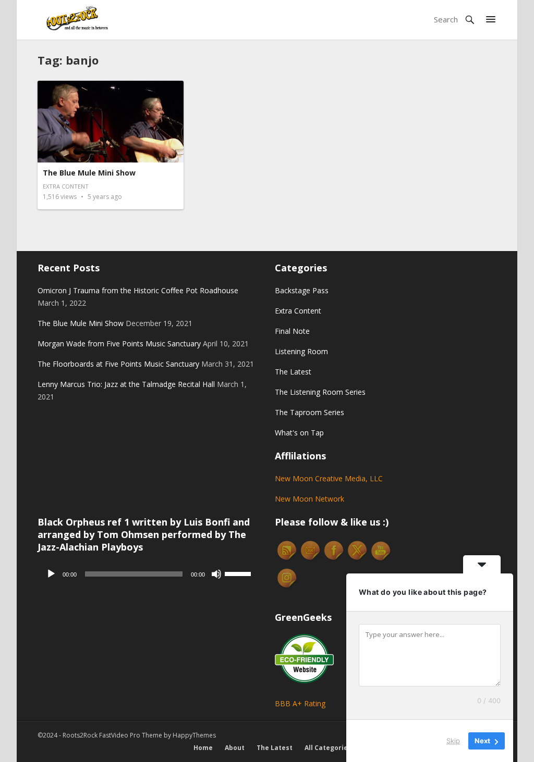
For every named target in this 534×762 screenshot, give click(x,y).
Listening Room (301, 351)
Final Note (292, 331)
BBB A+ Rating (300, 703)
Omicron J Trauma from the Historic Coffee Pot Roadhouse (138, 290)
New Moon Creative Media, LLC (329, 478)
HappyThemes (194, 735)
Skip (453, 740)
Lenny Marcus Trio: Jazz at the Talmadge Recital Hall (126, 384)
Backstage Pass (302, 290)
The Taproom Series (309, 412)
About (235, 747)
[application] (148, 574)
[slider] (239, 573)
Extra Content (66, 186)
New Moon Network (309, 499)
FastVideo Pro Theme (130, 735)
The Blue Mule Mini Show (89, 173)
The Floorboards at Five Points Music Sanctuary (118, 364)
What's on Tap (299, 433)
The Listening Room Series (320, 392)
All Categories (328, 747)
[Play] (51, 574)
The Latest (293, 372)
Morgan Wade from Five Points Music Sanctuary (119, 343)
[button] (490, 19)
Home (203, 747)
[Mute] (216, 574)
